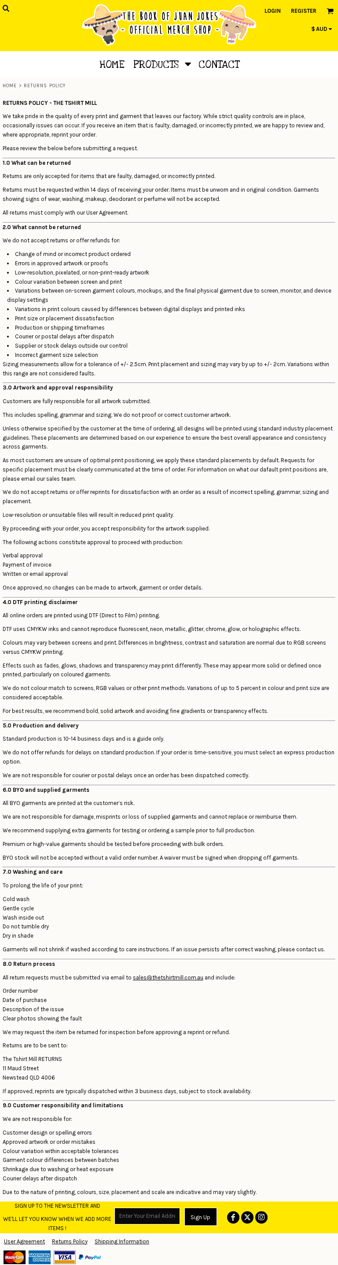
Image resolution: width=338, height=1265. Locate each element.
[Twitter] (247, 1217)
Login (273, 10)
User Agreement (24, 1241)
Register (303, 10)
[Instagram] (261, 1217)
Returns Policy (70, 1241)
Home (10, 86)
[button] (161, 64)
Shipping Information (122, 1241)
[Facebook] (233, 1217)
